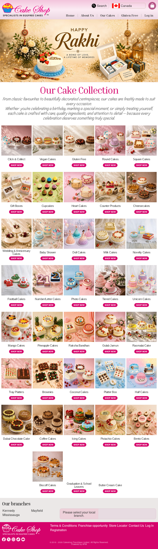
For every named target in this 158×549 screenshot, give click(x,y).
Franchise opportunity (93, 525)
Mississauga (11, 515)
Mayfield (37, 510)
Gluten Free (129, 15)
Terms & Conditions (63, 525)
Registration (58, 530)
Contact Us (136, 525)
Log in (149, 15)
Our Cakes (107, 15)
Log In (149, 525)
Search (102, 5)
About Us (87, 15)
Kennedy (9, 510)
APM (84, 544)
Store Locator (118, 525)
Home (70, 15)
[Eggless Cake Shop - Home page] (79, 9)
